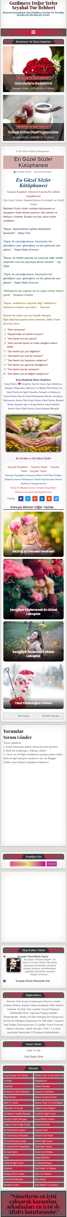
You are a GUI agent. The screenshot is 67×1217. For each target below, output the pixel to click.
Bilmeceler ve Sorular (13, 1108)
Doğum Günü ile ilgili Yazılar (17, 1124)
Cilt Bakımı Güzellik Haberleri (17, 1113)
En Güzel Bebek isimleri (14, 1130)
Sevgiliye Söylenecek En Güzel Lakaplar (33, 611)
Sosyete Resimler (42, 1124)
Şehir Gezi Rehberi (43, 1174)
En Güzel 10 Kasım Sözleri (37, 959)
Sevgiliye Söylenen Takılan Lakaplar (33, 653)
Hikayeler (8, 1168)
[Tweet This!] (20, 498)
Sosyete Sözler (20, 88)
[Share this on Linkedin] (42, 498)
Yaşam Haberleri (42, 1157)
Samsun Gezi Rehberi (44, 1091)
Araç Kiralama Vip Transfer (16, 1075)
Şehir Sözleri (40, 1179)
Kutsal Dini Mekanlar (13, 1179)
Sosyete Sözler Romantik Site (33, 981)
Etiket (6, 1157)
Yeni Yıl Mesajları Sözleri (33, 703)
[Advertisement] (34, 22)
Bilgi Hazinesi (10, 1097)
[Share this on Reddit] (49, 498)
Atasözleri (8, 1086)
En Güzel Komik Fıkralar (15, 1141)
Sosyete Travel (38, 471)
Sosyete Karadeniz (17, 467)
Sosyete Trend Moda (44, 1135)
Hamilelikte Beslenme (33, 83)
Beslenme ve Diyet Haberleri (34, 78)
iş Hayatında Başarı (43, 1163)
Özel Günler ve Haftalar (45, 1168)
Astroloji (8, 1080)
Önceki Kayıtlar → (52, 715)
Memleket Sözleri (11, 1185)
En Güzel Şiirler (11, 1152)
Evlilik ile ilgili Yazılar (14, 1163)
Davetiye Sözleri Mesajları (15, 1119)
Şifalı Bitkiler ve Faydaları (46, 1185)
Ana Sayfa (23, 715)
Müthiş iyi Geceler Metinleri (33, 551)
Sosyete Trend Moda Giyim (32, 956)
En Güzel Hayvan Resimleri (16, 1135)
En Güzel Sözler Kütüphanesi (34, 151)
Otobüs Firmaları (42, 1086)
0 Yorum (49, 88)
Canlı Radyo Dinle (33, 1056)
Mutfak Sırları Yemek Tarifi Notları (50, 1075)
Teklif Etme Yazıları (43, 1146)
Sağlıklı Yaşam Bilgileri (45, 1108)
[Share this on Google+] (35, 498)
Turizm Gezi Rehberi (44, 1152)
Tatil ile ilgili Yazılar (43, 1141)
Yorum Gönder (44, 172)
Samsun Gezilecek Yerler (46, 1097)
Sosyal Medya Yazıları (45, 1119)
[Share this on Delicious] (56, 498)
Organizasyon (41, 1080)
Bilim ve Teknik (11, 1102)
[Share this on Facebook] (28, 498)
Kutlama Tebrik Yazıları (14, 1174)
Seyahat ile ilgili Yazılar (45, 1113)
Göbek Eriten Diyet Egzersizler (33, 132)
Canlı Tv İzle (33, 1050)
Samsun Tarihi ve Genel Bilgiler (49, 1102)
